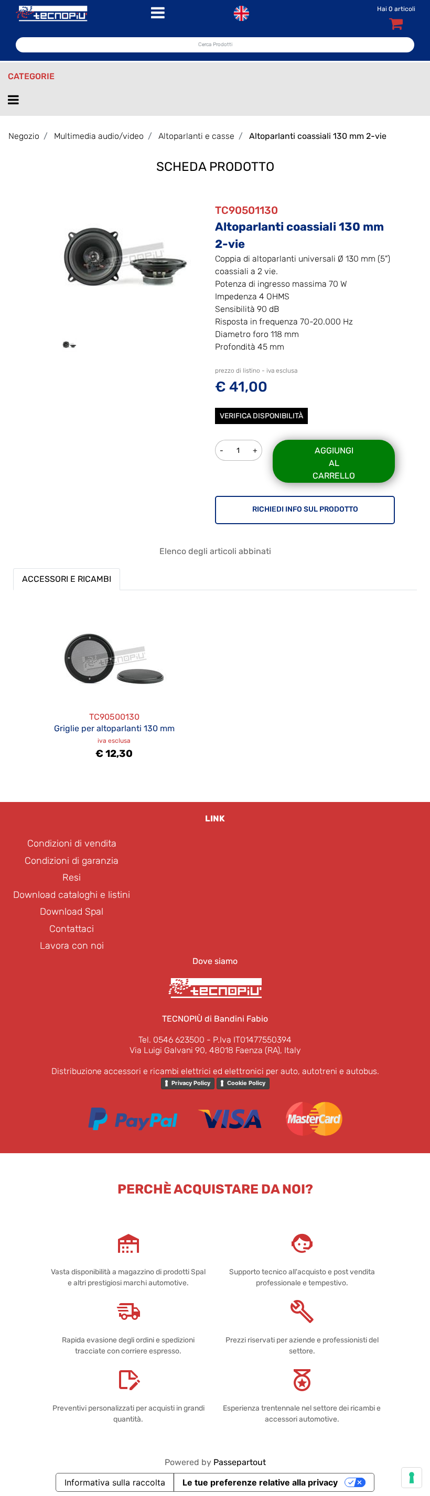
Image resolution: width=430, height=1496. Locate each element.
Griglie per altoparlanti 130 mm (114, 728)
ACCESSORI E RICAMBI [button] (66, 579)
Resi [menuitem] (71, 877)
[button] (125, 257)
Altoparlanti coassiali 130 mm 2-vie (317, 136)
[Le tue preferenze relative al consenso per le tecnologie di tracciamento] (412, 1478)
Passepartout (239, 1462)
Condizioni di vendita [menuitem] (71, 843)
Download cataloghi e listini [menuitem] (71, 895)
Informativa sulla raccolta (114, 1482)
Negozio (23, 136)
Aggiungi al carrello (334, 463)
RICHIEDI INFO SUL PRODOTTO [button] (305, 509)
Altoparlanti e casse (196, 136)
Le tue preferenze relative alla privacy (260, 1482)
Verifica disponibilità (261, 415)
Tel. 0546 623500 (171, 1040)
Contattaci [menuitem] (71, 929)
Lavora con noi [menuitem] (72, 945)
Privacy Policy (190, 1083)
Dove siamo (215, 961)
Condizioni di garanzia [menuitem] (72, 860)
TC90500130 (114, 717)
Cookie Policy (246, 1083)
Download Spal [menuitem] (71, 911)
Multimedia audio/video (99, 136)
